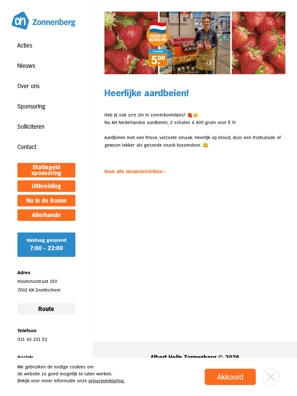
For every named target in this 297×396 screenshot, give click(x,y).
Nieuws (26, 65)
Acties (24, 45)
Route (46, 309)
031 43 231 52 (32, 339)
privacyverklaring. (106, 381)
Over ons (28, 86)
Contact (26, 146)
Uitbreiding (46, 186)
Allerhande (46, 215)
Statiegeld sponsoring (46, 170)
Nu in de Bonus (46, 200)
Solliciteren (30, 126)
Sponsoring (31, 106)
